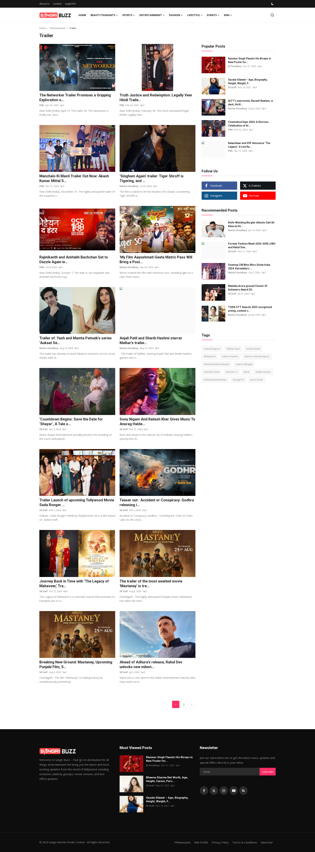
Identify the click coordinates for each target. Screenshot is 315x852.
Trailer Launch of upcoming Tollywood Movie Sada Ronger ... (76, 502)
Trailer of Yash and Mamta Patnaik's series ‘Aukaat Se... (76, 340)
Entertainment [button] (150, 15)
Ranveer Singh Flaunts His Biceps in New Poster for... (249, 60)
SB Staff (43, 429)
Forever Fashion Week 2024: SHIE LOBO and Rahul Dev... (251, 245)
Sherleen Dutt (211, 372)
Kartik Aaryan (263, 372)
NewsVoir (267, 842)
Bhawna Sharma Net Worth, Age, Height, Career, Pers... (167, 779)
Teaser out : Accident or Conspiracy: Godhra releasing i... (157, 502)
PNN (41, 105)
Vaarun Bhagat (244, 364)
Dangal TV (238, 379)
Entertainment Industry (216, 364)
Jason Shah (256, 379)
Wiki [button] (227, 15)
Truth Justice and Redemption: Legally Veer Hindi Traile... (156, 97)
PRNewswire (182, 842)
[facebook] (204, 790)
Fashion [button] (174, 15)
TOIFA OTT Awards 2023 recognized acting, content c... (250, 309)
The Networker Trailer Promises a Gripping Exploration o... (75, 97)
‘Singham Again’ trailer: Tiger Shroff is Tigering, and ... (152, 178)
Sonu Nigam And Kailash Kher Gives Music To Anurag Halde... (157, 421)
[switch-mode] (272, 4)
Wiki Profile (201, 842)
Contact (57, 3)
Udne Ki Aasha (230, 356)
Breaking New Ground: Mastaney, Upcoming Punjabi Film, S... (75, 664)
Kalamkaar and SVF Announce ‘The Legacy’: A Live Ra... (249, 145)
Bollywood (209, 356)
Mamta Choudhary (129, 186)
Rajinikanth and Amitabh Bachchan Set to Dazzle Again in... (73, 259)
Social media (253, 348)
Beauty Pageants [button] (103, 15)
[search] (272, 15)
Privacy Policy (220, 842)
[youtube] (233, 790)
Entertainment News (215, 379)
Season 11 (231, 372)
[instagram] (223, 790)
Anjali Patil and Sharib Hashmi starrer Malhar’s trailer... (151, 340)
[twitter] (214, 790)
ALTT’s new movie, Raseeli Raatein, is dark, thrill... (250, 102)
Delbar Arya (233, 348)
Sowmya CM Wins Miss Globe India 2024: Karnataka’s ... (249, 266)
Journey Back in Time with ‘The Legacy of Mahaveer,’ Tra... (74, 583)
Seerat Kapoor (212, 348)
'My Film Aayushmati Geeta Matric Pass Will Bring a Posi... (156, 259)
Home (82, 15)
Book (246, 372)
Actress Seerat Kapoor (256, 356)
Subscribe (267, 771)
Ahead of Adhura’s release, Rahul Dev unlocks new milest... (151, 664)
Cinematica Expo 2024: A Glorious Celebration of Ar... (248, 123)
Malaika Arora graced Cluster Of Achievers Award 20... (247, 287)
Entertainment (57, 28)
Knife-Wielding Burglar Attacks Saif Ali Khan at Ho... (251, 224)
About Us (44, 3)
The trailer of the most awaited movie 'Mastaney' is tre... (151, 583)
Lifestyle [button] (193, 15)
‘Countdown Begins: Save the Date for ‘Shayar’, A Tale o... (71, 421)
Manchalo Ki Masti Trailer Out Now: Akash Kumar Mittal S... (74, 178)
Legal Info (70, 3)
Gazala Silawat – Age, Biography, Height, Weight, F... (247, 81)
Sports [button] (127, 15)
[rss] (243, 790)
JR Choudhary (235, 66)
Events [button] (212, 15)
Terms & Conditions (244, 842)
